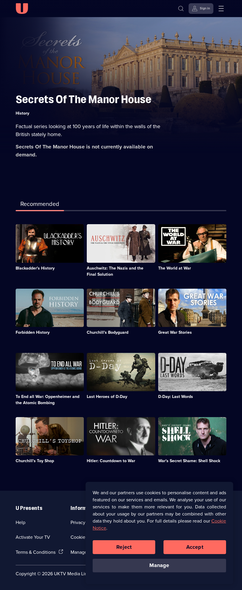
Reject (124, 547)
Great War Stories (175, 332)
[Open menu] (221, 8)
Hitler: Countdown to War (111, 461)
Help (20, 522)
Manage (159, 565)
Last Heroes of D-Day (107, 396)
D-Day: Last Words (175, 396)
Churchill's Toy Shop (35, 461)
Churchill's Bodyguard (107, 332)
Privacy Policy (85, 522)
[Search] (181, 8)
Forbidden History (33, 332)
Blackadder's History (35, 268)
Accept (194, 547)
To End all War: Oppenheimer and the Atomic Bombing (47, 400)
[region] (159, 533)
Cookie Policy (85, 537)
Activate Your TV (33, 537)
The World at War (174, 268)
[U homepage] (22, 8)
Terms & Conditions (35, 552)
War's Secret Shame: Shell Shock (189, 461)
